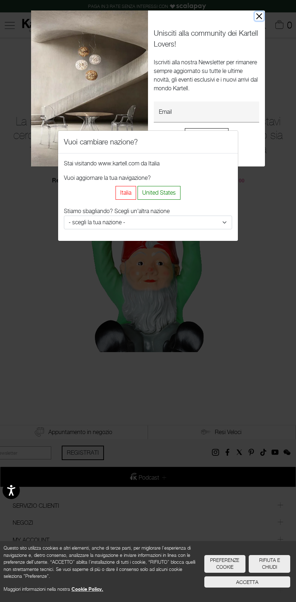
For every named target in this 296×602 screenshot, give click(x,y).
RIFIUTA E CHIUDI (269, 563)
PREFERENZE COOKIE (224, 563)
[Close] (259, 16)
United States (159, 192)
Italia (125, 192)
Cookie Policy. (87, 589)
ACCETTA (247, 582)
